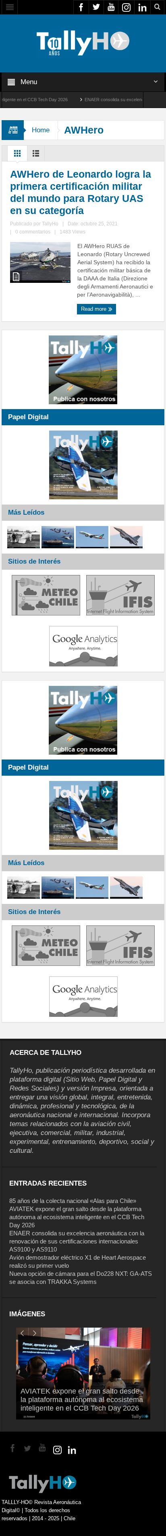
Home (41, 130)
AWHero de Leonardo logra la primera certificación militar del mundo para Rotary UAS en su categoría (80, 192)
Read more (94, 309)
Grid (17, 155)
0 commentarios (32, 232)
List (35, 155)
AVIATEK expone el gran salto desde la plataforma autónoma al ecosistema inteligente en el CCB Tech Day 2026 (76, 1216)
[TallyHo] (83, 43)
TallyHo (50, 224)
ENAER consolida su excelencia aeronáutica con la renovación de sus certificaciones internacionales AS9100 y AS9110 (76, 1241)
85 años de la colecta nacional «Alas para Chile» (72, 1200)
